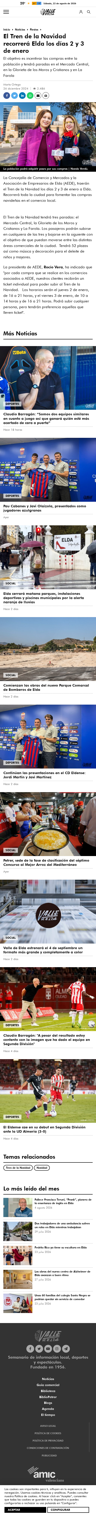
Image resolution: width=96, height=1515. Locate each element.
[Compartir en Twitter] (14, 95)
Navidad (42, 1167)
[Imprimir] (45, 95)
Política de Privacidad (48, 1440)
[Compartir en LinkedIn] (22, 95)
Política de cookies (26, 1496)
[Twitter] (39, 1349)
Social (11, 583)
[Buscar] (89, 12)
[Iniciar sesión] (81, 12)
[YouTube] (48, 1349)
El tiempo (48, 1415)
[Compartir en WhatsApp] (30, 95)
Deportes (12, 404)
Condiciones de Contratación (48, 1448)
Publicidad (49, 1455)
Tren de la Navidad (18, 1167)
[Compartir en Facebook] (6, 95)
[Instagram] (57, 1349)
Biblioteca (48, 1391)
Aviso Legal (48, 1425)
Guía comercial (48, 1385)
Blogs (48, 1403)
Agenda (48, 1409)
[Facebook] (30, 1349)
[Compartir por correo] (38, 95)
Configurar (60, 1509)
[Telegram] (66, 1349)
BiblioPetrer (48, 1397)
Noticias (48, 1379)
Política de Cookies (48, 1433)
